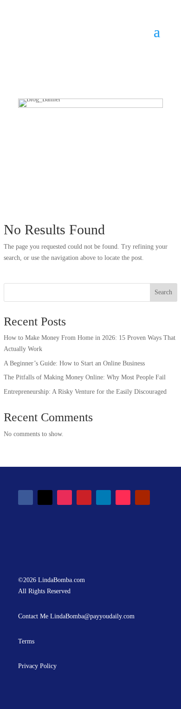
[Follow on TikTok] (123, 497)
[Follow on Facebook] (25, 497)
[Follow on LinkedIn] (103, 497)
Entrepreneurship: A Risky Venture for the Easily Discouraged (85, 391)
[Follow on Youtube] (142, 497)
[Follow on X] (45, 497)
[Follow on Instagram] (64, 497)
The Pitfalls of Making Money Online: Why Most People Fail (85, 377)
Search (163, 292)
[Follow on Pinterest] (84, 497)
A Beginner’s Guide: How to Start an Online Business (74, 363)
